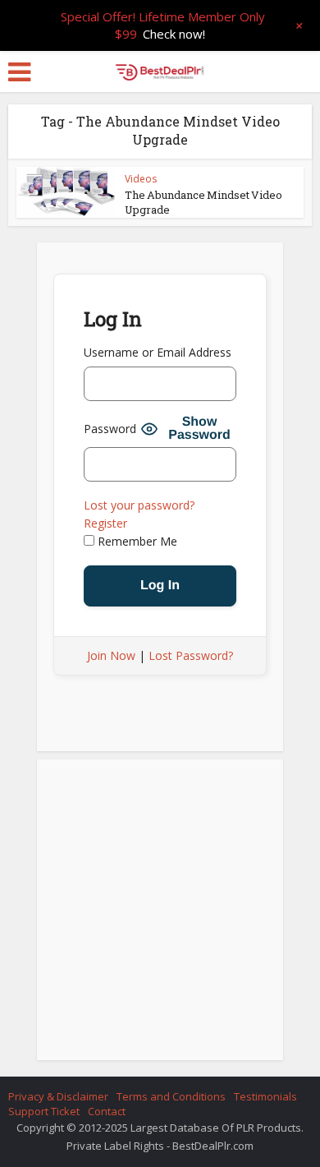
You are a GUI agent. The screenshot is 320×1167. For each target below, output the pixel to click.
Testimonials (265, 1096)
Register (105, 523)
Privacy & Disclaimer (58, 1096)
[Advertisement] (160, 914)
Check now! (174, 33)
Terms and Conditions (171, 1096)
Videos (141, 179)
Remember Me (135, 541)
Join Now (111, 655)
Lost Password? (191, 655)
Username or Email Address (157, 352)
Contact (107, 1111)
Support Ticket (44, 1111)
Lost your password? (139, 505)
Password (110, 428)
